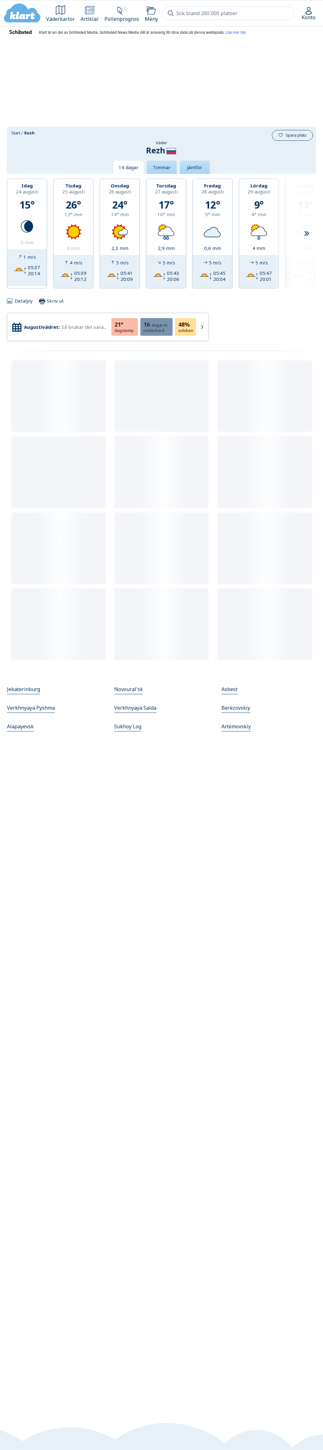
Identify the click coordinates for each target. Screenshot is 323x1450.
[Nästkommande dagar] (306, 233)
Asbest (229, 689)
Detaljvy (24, 301)
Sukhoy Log (127, 726)
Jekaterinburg (23, 689)
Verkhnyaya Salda (135, 707)
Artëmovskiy (236, 726)
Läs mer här (236, 32)
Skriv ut (54, 301)
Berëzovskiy (235, 707)
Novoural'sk (128, 689)
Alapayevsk (20, 726)
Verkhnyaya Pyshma (31, 707)
